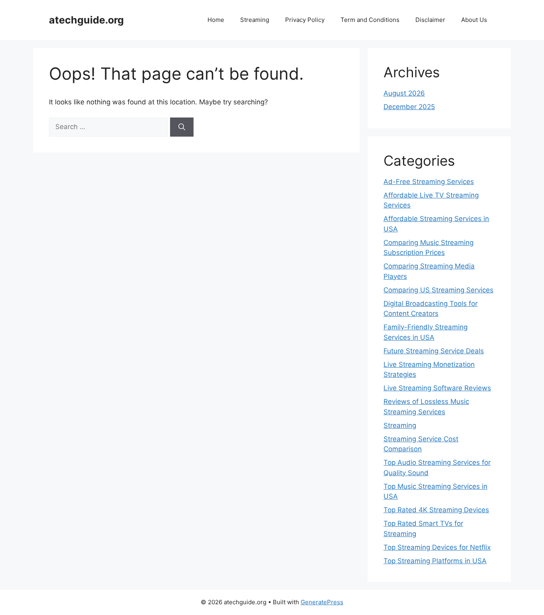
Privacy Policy (305, 20)
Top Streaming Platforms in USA (435, 561)
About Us (474, 20)
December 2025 (409, 107)
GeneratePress (322, 602)
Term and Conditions (369, 20)
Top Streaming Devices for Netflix (437, 547)
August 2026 (404, 93)
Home (215, 20)
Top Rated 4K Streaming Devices (436, 510)
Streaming (254, 20)
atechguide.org (86, 20)
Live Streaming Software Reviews (437, 388)
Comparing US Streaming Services (438, 290)
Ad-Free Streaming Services (429, 182)
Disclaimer (430, 20)
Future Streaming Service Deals (434, 351)
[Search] (182, 127)
